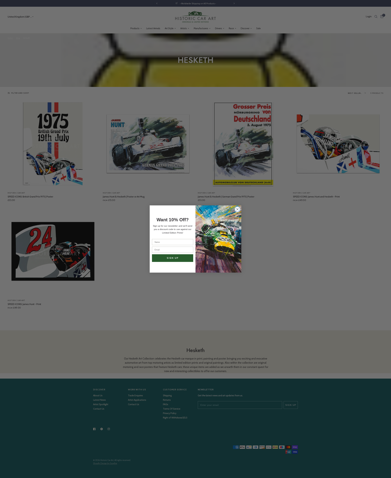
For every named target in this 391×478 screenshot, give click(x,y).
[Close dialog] (237, 209)
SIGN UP (173, 258)
